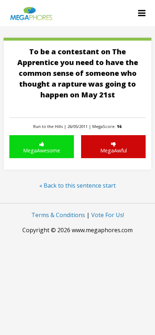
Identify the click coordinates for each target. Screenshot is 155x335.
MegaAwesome (41, 150)
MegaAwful (113, 150)
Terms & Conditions (58, 215)
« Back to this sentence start (77, 185)
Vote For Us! (107, 215)
